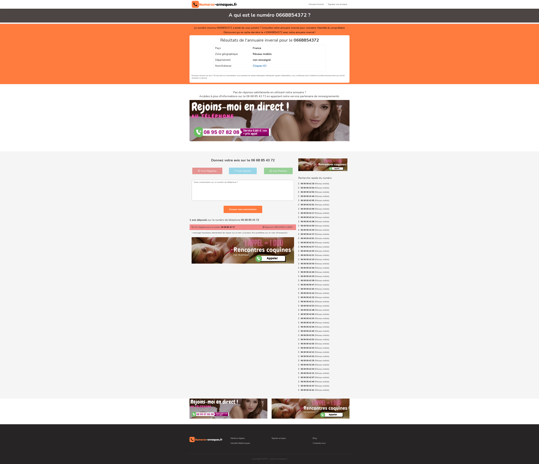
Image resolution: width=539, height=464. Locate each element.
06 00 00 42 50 (308, 192)
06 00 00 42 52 (308, 305)
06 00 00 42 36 (308, 364)
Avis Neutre (244, 171)
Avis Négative (208, 171)
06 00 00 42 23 (308, 297)
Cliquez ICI (259, 66)
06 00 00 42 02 (308, 356)
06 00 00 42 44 (308, 268)
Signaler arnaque (279, 438)
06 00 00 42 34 (308, 369)
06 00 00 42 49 (308, 381)
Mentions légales (238, 438)
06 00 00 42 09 (308, 209)
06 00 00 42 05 (308, 200)
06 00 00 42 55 (308, 335)
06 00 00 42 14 (308, 217)
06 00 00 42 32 (308, 242)
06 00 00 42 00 (308, 225)
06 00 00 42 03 (308, 343)
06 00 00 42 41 (308, 390)
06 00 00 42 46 (308, 196)
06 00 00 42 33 (308, 318)
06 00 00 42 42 (308, 293)
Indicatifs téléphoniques (240, 443)
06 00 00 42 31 (308, 255)
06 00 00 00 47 (308, 284)
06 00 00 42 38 (308, 280)
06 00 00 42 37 (308, 246)
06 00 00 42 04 (308, 327)
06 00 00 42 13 (308, 352)
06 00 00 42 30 (308, 230)
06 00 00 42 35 (308, 251)
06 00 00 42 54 (308, 187)
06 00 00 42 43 (308, 289)
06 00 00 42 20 (308, 183)
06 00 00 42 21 (308, 373)
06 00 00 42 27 (308, 234)
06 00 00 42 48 (308, 310)
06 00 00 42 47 (308, 386)
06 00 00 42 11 (308, 301)
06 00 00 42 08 (308, 221)
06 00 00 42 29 (308, 322)
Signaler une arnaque (337, 4)
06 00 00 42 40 (308, 272)
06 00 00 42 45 (308, 331)
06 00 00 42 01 (308, 204)
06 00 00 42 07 (308, 377)
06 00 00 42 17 (308, 213)
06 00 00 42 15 (308, 348)
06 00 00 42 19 (308, 259)
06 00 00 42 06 (308, 314)
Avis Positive (279, 171)
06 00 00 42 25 (308, 360)
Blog (315, 438)
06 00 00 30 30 (308, 263)
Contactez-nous (319, 443)
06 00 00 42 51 (308, 238)
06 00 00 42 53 (308, 339)
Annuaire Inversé (316, 4)
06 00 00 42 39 (308, 276)
